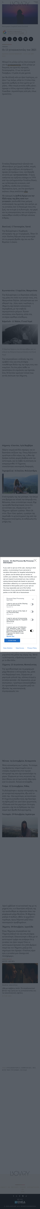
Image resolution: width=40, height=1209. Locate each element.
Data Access (20, 648)
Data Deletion (7, 648)
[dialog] (20, 604)
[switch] (31, 604)
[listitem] (20, 599)
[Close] (36, 561)
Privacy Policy (32, 648)
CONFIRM (12, 640)
